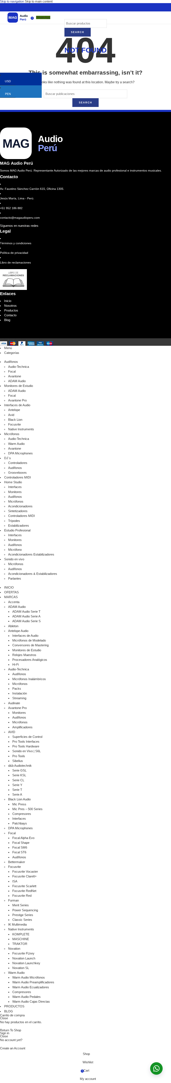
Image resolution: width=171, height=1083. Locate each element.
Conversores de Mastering (30, 645)
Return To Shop (10, 1030)
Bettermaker (16, 862)
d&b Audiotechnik (20, 765)
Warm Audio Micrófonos (28, 977)
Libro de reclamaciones (15, 262)
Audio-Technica (18, 366)
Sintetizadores (18, 511)
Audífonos (15, 468)
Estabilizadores (18, 525)
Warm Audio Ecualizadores (30, 987)
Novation (14, 948)
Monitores (15, 492)
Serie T (17, 789)
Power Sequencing (25, 910)
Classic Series (22, 919)
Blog (7, 320)
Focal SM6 (19, 847)
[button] (156, 1068)
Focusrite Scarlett (24, 886)
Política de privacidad (14, 252)
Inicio (7, 301)
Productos (11, 310)
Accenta (13, 602)
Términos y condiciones (15, 243)
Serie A (17, 794)
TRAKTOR (19, 944)
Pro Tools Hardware (25, 746)
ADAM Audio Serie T (26, 611)
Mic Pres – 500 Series (27, 809)
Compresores (21, 814)
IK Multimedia (17, 924)
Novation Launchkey (26, 963)
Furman (13, 900)
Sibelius (17, 761)
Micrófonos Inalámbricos (29, 679)
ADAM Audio (17, 381)
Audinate (14, 703)
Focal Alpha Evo (23, 838)
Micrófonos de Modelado (29, 640)
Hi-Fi (15, 664)
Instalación (19, 693)
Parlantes (14, 578)
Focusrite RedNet (24, 891)
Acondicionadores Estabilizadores (31, 554)
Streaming (19, 698)
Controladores (17, 463)
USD (10, 81)
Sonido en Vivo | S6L (26, 751)
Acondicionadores (20, 506)
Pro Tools (18, 756)
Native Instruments (21, 429)
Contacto (10, 315)
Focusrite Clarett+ (24, 876)
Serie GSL (19, 770)
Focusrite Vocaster (25, 871)
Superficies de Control (27, 736)
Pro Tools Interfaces (25, 741)
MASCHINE (20, 939)
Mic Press (19, 804)
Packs (16, 688)
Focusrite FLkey (23, 953)
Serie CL (18, 780)
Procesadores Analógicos (29, 659)
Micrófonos (15, 501)
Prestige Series (22, 915)
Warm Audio (16, 443)
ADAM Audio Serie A (26, 616)
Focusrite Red (21, 895)
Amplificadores (22, 727)
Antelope (14, 410)
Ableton (13, 626)
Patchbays (19, 823)
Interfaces (15, 487)
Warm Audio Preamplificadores (33, 982)
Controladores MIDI (21, 516)
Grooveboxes (17, 472)
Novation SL (20, 968)
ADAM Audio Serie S (26, 621)
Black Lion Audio (19, 799)
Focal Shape (20, 842)
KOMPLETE (20, 934)
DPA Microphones (20, 453)
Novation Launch (23, 958)
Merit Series (20, 905)
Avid (11, 415)
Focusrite (14, 424)
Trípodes (14, 520)
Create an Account (12, 1048)
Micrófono (15, 549)
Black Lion (15, 419)
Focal (12, 371)
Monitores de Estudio (26, 650)
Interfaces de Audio (25, 635)
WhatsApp (43, 17)
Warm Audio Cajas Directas (31, 1001)
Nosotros (10, 305)
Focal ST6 (19, 852)
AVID (11, 732)
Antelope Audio (18, 631)
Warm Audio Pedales (26, 996)
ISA (14, 881)
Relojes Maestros (24, 655)
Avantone (14, 376)
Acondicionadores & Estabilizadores (32, 573)
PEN (10, 94)
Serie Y (17, 785)
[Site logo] (18, 17)
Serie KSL (19, 775)
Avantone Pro (17, 400)
